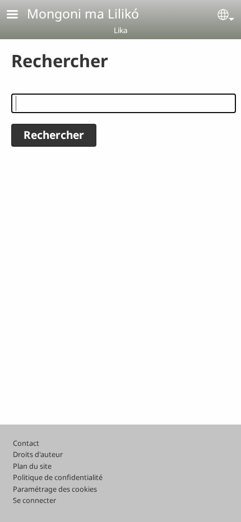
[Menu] (19, 15)
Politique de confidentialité (58, 477)
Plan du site (32, 466)
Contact (26, 443)
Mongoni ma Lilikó (83, 13)
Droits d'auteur (38, 454)
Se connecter (34, 500)
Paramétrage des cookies (55, 489)
